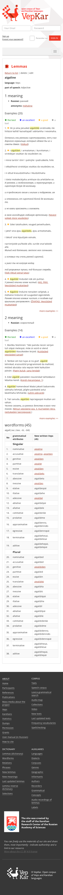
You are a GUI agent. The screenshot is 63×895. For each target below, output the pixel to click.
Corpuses (36, 762)
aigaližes (38, 483)
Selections (7, 793)
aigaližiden (40, 566)
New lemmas (9, 772)
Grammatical (38, 790)
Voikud (24, 144)
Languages (37, 753)
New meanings (10, 776)
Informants (37, 776)
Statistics (6, 718)
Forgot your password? (12, 39)
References (8, 692)
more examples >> (48, 310)
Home (5, 683)
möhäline (27, 105)
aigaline (38, 449)
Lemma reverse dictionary (10, 787)
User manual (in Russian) (15, 737)
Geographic (37, 772)
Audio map (37, 699)
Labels (34, 807)
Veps (4, 709)
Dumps (6, 723)
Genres (35, 767)
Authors (35, 781)
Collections (37, 704)
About (5, 678)
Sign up (5, 36)
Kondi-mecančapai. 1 (32, 380)
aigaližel (38, 498)
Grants (5, 732)
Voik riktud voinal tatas (17, 272)
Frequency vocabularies (43, 722)
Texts (34, 683)
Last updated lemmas (13, 781)
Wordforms (8, 758)
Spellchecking (38, 727)
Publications (8, 697)
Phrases (6, 767)
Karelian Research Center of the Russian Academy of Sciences (39, 824)
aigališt (38, 463)
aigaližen (48, 453)
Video (34, 709)
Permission (8, 727)
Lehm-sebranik (36, 392)
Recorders (36, 785)
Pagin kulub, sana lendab (26, 370)
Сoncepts (36, 795)
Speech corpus (39, 687)
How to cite (8, 741)
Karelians (7, 714)
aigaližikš (39, 581)
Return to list (11, 73)
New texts (36, 713)
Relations (7, 762)
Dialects (35, 758)
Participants (8, 687)
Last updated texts (40, 718)
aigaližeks (39, 473)
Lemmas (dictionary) (12, 753)
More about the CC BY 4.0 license (20, 851)
